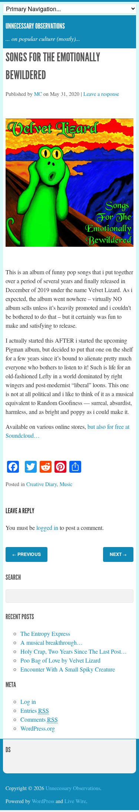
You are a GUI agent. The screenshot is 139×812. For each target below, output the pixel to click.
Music (66, 484)
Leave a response (101, 93)
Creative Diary (41, 484)
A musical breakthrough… (51, 642)
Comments (39, 719)
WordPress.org (37, 728)
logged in (47, 527)
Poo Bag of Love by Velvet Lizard (60, 660)
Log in (28, 701)
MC (38, 93)
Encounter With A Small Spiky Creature (67, 669)
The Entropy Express (45, 633)
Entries (34, 710)
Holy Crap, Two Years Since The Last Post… (73, 651)
